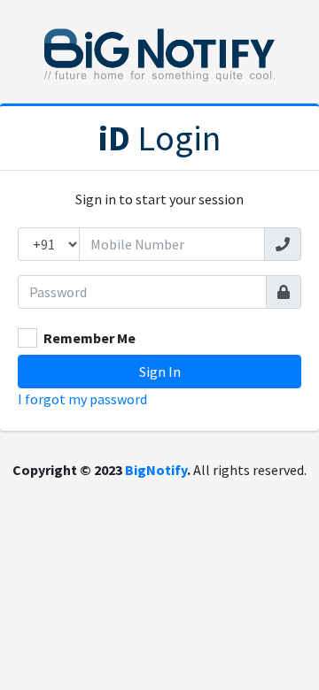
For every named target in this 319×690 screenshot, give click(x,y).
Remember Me (89, 338)
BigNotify (156, 470)
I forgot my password (82, 399)
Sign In (160, 371)
